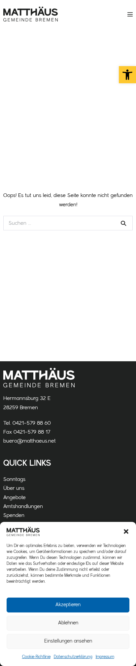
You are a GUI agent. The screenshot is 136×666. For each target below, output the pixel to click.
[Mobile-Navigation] (130, 14)
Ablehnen (68, 622)
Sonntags (14, 479)
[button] (127, 74)
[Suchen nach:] (68, 223)
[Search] (123, 223)
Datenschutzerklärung (73, 657)
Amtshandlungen (23, 506)
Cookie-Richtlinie (36, 657)
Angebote (14, 497)
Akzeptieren (68, 604)
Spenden (13, 515)
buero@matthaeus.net (29, 441)
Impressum (105, 657)
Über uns (13, 488)
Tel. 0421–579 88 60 (27, 423)
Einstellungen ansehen (68, 641)
